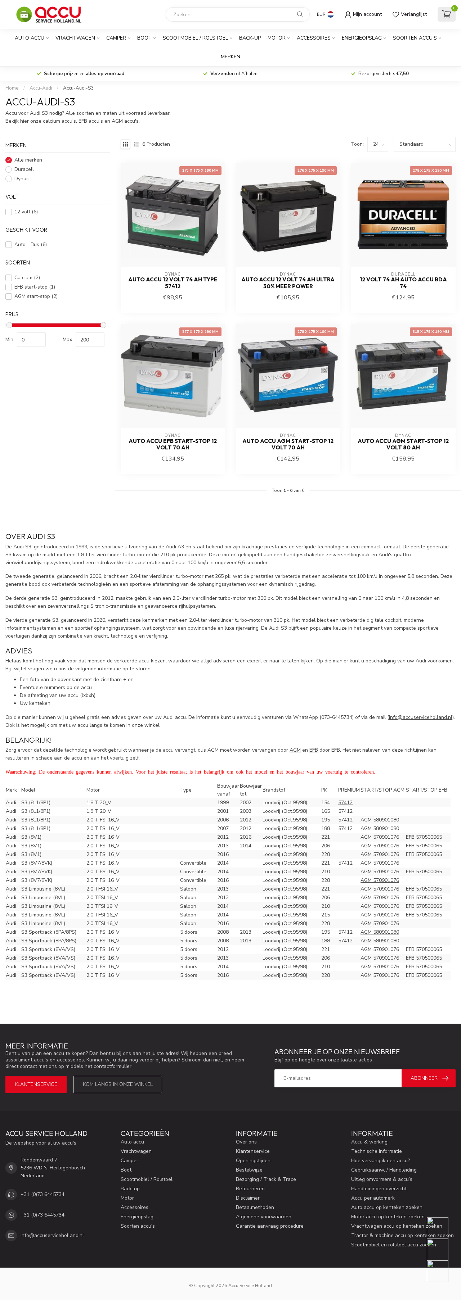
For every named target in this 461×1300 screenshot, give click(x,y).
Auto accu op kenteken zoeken (386, 1207)
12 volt (26, 211)
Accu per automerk (373, 1198)
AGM (295, 750)
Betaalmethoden (255, 1207)
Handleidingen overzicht (379, 1188)
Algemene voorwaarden (263, 1216)
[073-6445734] (442, 1228)
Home (12, 88)
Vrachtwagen (75, 38)
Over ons (246, 1141)
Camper (116, 38)
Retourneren (250, 1188)
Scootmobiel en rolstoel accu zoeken (393, 1244)
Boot (144, 38)
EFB (313, 750)
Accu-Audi (41, 88)
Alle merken (28, 160)
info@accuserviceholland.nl (52, 1235)
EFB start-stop (34, 287)
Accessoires (314, 38)
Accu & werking (369, 1141)
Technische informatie (376, 1151)
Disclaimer (248, 1198)
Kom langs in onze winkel (118, 1084)
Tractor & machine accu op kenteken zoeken (402, 1235)
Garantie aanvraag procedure (270, 1226)
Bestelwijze (249, 1170)
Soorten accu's (415, 38)
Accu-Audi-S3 (78, 88)
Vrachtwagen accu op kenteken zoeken (396, 1226)
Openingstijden (253, 1160)
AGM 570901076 (380, 880)
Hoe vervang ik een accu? (380, 1160)
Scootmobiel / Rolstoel (195, 38)
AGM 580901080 (380, 932)
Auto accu (29, 38)
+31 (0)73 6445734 (42, 1194)
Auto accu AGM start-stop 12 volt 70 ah (288, 444)
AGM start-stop (36, 296)
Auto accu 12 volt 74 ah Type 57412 (173, 282)
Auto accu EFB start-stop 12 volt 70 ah (173, 444)
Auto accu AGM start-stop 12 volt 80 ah (403, 444)
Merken (230, 56)
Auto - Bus (30, 245)
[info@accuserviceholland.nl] (442, 1249)
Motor (277, 38)
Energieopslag (362, 38)
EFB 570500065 (424, 845)
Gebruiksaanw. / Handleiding (384, 1170)
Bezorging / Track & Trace (266, 1179)
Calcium (27, 277)
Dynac (21, 179)
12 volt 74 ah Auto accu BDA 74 (403, 282)
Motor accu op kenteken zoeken (388, 1216)
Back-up (250, 38)
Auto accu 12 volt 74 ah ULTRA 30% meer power (288, 282)
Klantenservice (36, 1084)
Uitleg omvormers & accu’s (381, 1179)
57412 (345, 802)
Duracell (24, 169)
